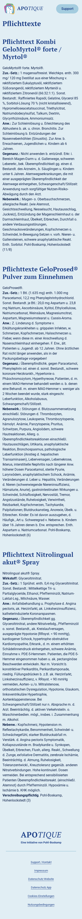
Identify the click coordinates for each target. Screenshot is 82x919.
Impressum (41, 870)
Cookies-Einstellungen (41, 896)
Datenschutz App (41, 887)
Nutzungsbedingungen (41, 904)
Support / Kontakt (41, 862)
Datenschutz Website (41, 879)
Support (67, 9)
